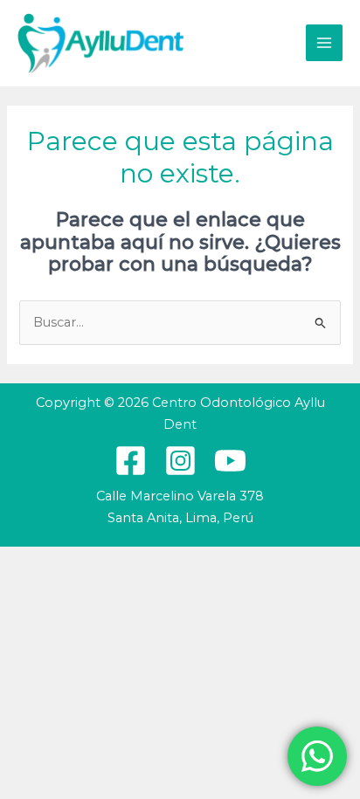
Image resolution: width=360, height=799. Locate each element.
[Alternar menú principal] (324, 42)
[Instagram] (180, 460)
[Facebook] (130, 460)
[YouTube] (230, 460)
